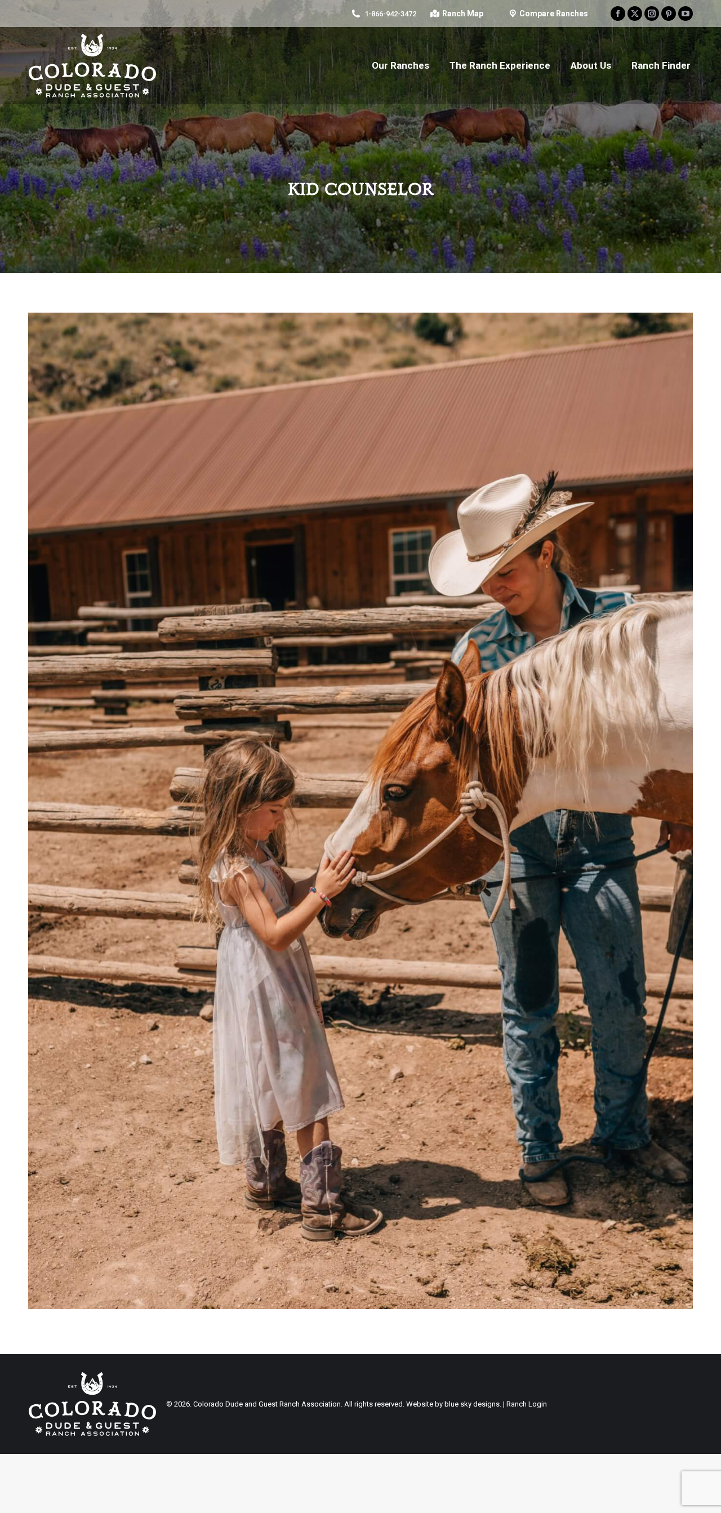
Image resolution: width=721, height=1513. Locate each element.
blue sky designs (472, 1404)
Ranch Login (526, 1404)
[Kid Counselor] (360, 811)
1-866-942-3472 (390, 14)
